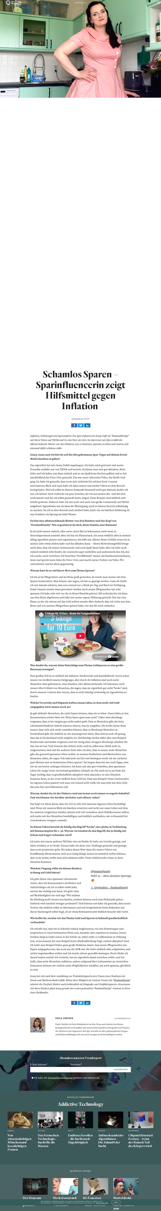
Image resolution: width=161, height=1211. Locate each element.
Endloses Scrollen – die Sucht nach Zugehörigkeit (80, 1139)
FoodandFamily (122, 980)
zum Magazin (80, 3)
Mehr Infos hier (102, 1203)
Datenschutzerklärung (60, 1078)
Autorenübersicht (123, 1018)
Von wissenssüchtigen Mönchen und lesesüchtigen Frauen (19, 1142)
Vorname (76, 1065)
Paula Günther (64, 1018)
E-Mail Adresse (39, 1065)
